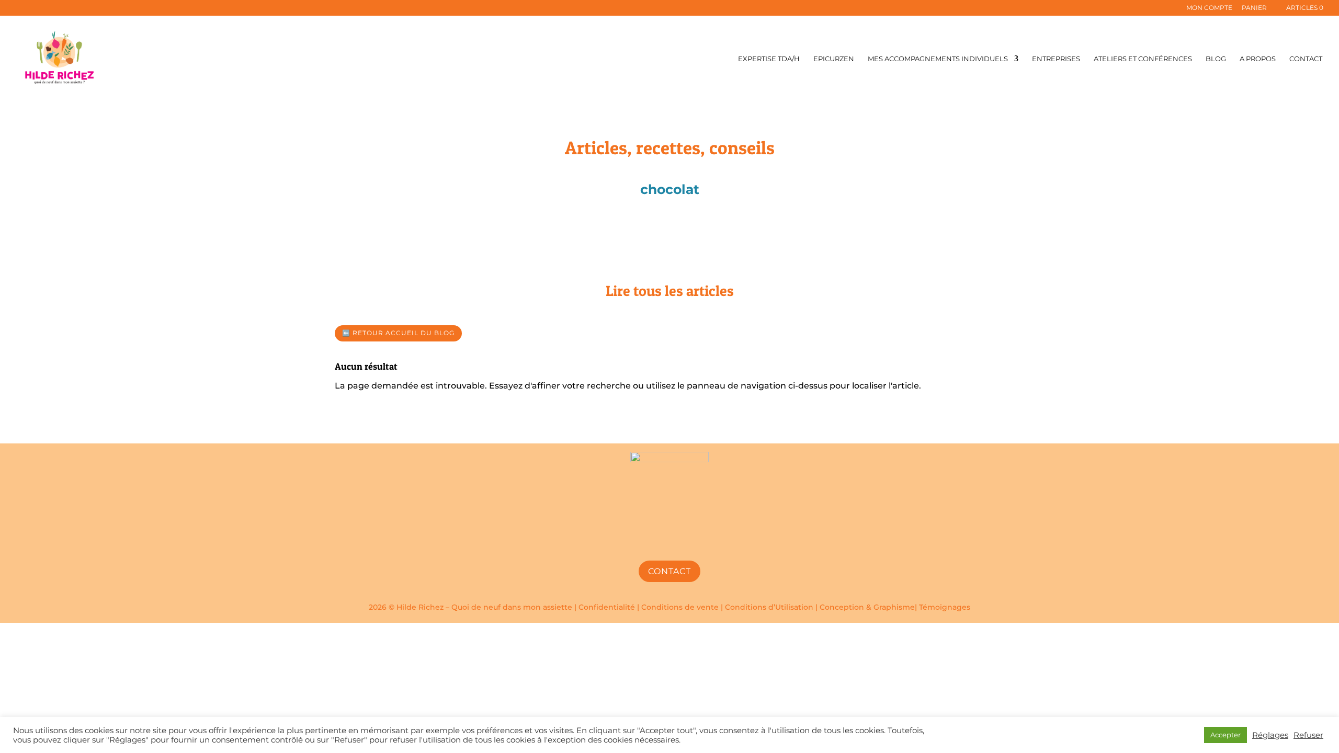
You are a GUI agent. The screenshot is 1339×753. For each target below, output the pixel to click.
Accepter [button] (1225, 735)
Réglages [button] (1270, 735)
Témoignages (944, 607)
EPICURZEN (833, 59)
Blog (1216, 59)
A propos (1258, 59)
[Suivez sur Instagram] (669, 540)
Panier (1254, 8)
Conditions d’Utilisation (769, 607)
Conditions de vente (680, 607)
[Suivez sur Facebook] (644, 540)
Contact (1305, 59)
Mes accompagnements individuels (938, 59)
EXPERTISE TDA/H (769, 59)
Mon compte (1209, 8)
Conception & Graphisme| (869, 607)
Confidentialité (606, 607)
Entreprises (1056, 59)
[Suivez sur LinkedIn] (694, 540)
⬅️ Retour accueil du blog (398, 333)
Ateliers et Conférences (1143, 59)
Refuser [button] (1308, 735)
